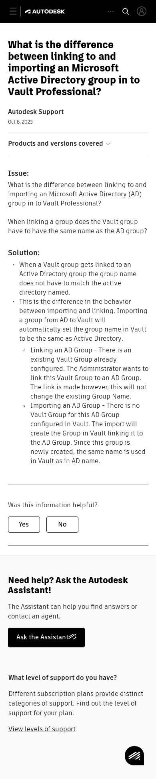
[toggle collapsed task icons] (111, 11)
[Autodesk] (46, 11)
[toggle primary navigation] (17, 11)
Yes (24, 524)
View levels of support (42, 729)
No (62, 524)
